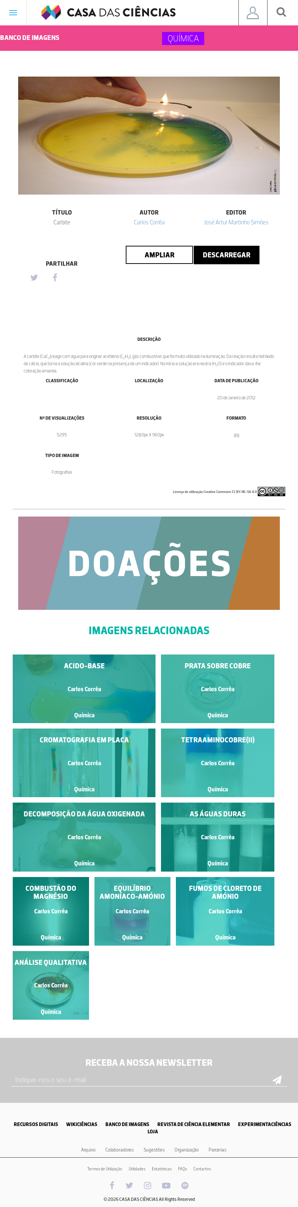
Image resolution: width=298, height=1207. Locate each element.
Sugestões (154, 1150)
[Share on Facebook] (55, 278)
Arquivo (88, 1150)
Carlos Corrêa (149, 222)
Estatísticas (162, 1168)
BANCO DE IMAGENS (127, 1124)
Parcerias (217, 1150)
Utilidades (137, 1168)
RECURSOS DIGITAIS (36, 1124)
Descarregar (226, 254)
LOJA (153, 1132)
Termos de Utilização (104, 1168)
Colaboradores (119, 1150)
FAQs (182, 1168)
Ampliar (159, 254)
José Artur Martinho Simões (236, 222)
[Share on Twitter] (34, 278)
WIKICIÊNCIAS (81, 1124)
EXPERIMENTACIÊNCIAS (264, 1124)
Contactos (202, 1168)
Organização (186, 1150)
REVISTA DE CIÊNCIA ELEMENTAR (193, 1124)
